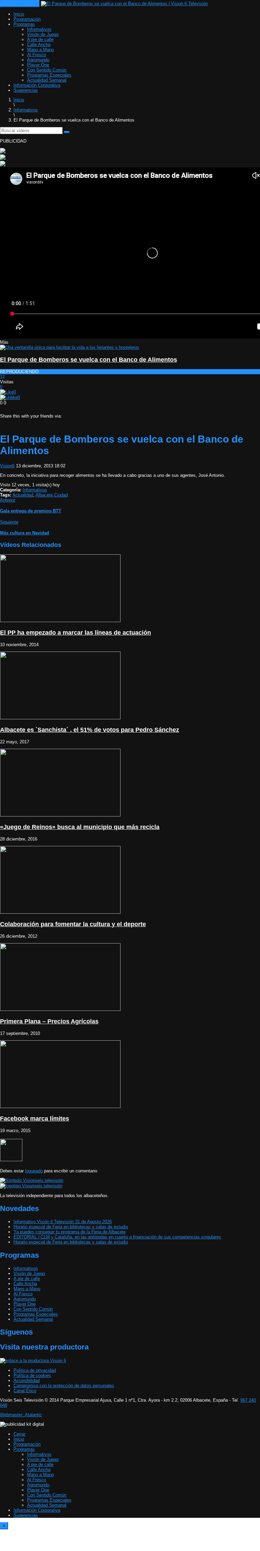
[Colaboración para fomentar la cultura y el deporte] (60, 912)
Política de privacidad (35, 1370)
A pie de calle (40, 39)
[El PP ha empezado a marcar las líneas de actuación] (60, 620)
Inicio (19, 14)
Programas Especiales (49, 75)
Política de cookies (32, 1375)
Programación (27, 19)
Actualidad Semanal (46, 80)
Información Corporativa (37, 85)
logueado (34, 1170)
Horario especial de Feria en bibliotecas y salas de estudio (71, 1226)
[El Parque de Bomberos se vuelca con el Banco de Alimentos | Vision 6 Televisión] (124, 3)
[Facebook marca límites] (60, 1106)
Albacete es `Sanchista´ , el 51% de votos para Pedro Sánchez (89, 729)
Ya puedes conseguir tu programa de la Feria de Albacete (70, 1231)
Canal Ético (25, 1390)
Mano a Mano (40, 49)
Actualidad (23, 494)
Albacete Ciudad (52, 494)
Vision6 (7, 465)
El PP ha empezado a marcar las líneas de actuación (75, 632)
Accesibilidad (27, 1380)
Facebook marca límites (34, 1118)
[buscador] (66, 132)
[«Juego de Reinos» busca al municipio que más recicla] (60, 814)
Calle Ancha (38, 44)
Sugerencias (26, 90)
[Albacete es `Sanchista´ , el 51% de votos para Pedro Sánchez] (60, 717)
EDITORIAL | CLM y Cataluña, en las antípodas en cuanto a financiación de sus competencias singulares (117, 1236)
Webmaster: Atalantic (21, 1414)
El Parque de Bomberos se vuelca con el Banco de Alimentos (88, 359)
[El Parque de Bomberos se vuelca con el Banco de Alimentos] (69, 347)
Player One (38, 64)
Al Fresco (36, 54)
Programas (24, 24)
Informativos (39, 29)
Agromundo (38, 59)
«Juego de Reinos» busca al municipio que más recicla (79, 827)
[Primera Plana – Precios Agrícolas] (60, 1009)
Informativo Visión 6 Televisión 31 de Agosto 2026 (63, 1221)
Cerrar (19, 1434)
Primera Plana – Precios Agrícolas (49, 1021)
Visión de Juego (43, 34)
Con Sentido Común (46, 69)
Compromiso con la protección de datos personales (64, 1385)
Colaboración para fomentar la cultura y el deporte (73, 924)
